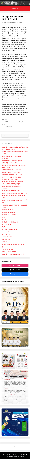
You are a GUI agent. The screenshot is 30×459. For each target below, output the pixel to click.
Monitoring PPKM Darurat (10, 222)
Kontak (4, 217)
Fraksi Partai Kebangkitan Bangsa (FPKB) (15, 193)
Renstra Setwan (7, 237)
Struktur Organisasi (8, 249)
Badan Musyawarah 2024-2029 (12, 170)
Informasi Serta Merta (9, 214)
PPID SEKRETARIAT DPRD (10, 251)
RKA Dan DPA (6, 239)
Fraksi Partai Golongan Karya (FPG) (13, 190)
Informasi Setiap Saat (8, 212)
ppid (3, 247)
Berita (6, 119)
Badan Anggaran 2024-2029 (11, 172)
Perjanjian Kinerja (7, 232)
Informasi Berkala (7, 209)
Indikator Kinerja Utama (9, 229)
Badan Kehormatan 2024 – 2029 (12, 174)
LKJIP (3, 227)
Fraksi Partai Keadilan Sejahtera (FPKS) (14, 200)
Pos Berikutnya (9, 127)
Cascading (5, 242)
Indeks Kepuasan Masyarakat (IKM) (13, 244)
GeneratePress (20, 456)
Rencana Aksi (6, 234)
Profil (3, 202)
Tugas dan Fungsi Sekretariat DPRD (13, 254)
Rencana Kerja (6, 224)
